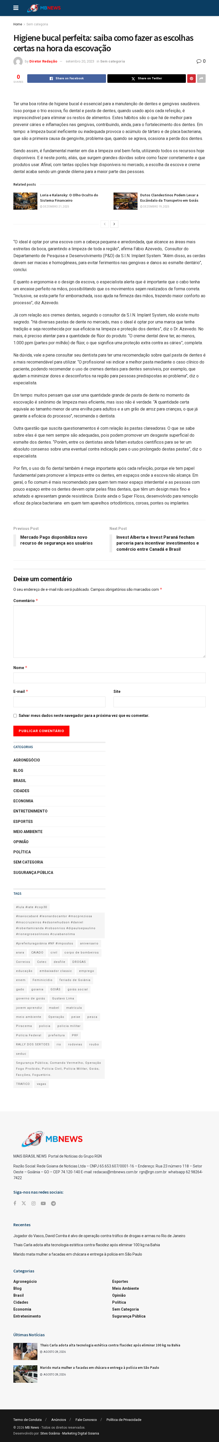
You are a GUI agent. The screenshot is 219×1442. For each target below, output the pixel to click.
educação (24, 971)
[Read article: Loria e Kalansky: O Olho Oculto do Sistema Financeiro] (25, 201)
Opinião (21, 842)
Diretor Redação (43, 61)
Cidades (21, 791)
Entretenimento (30, 811)
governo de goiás (30, 998)
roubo (94, 1044)
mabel (54, 1008)
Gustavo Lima (63, 998)
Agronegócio (26, 760)
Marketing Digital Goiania (80, 1433)
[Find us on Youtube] (43, 1204)
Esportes (23, 821)
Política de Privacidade (124, 1420)
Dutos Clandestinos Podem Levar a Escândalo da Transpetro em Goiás (169, 198)
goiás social (78, 989)
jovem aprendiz (29, 1008)
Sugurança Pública (33, 872)
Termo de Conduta (27, 1420)
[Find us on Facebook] (14, 1204)
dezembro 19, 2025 (156, 206)
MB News (32, 1427)
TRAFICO (23, 1084)
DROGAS (79, 962)
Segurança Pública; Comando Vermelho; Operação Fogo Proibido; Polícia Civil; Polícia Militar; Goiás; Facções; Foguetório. (58, 1069)
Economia (23, 801)
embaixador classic (56, 971)
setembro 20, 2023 (80, 61)
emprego (86, 971)
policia (44, 1026)
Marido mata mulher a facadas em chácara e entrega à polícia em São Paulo (77, 1254)
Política (22, 852)
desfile (59, 962)
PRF (75, 1035)
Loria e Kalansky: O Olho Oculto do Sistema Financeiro (69, 198)
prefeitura (56, 1035)
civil (53, 952)
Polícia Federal (28, 1035)
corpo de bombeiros (81, 952)
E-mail (20, 691)
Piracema (24, 1026)
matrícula (74, 1008)
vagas (41, 1084)
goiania (37, 989)
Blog (18, 770)
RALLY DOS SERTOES (33, 1044)
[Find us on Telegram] (53, 1204)
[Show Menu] (15, 8)
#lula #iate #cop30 (31, 907)
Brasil (19, 781)
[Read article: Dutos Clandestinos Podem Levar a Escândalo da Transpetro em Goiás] (126, 201)
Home (17, 24)
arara (20, 952)
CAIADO (37, 952)
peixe (75, 1017)
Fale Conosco (86, 1420)
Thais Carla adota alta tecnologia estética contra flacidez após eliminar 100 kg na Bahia (86, 1245)
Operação (56, 1017)
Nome (20, 667)
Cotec (42, 962)
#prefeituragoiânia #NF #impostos (44, 943)
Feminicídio (43, 980)
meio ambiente (28, 1017)
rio (59, 1044)
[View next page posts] (114, 224)
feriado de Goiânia (75, 980)
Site (117, 691)
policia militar (69, 1026)
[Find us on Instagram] (34, 1204)
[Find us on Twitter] (23, 1203)
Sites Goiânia (50, 1433)
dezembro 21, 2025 (55, 206)
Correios (23, 962)
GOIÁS (55, 989)
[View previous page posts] (105, 224)
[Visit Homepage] (44, 8)
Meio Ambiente (27, 832)
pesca (92, 1017)
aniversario (89, 943)
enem (21, 980)
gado (20, 989)
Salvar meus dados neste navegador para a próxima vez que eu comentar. (84, 715)
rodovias (75, 1044)
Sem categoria (37, 24)
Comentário (25, 600)
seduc (21, 1054)
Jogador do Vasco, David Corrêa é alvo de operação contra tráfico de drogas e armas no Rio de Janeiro (99, 1236)
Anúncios (58, 1420)
